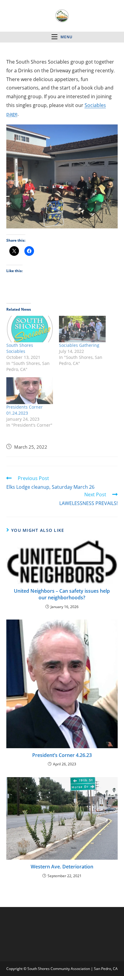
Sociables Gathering (79, 345)
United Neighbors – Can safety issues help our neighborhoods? (62, 594)
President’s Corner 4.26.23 (62, 755)
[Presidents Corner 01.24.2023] (29, 390)
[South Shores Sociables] (29, 329)
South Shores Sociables (19, 348)
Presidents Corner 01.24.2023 (24, 410)
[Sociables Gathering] (82, 329)
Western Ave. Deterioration (62, 866)
